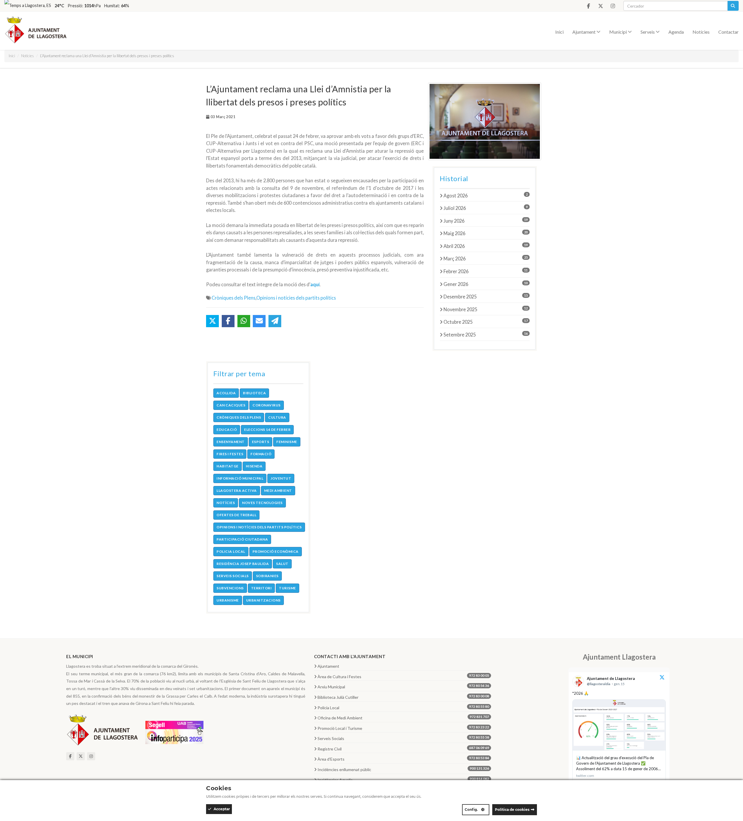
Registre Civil (403, 748)
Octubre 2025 (485, 322)
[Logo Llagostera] (102, 731)
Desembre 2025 (485, 296)
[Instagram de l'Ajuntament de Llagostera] (612, 6)
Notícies (701, 32)
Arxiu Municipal (403, 686)
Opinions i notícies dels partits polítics (296, 297)
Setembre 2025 (485, 334)
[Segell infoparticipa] (174, 731)
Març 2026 (485, 258)
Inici (559, 32)
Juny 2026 (485, 221)
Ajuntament (584, 32)
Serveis (648, 32)
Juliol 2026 (485, 208)
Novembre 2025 (485, 309)
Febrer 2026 (485, 271)
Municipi (618, 32)
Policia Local (403, 707)
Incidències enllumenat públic (403, 769)
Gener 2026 (485, 284)
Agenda (676, 32)
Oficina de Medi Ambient (403, 717)
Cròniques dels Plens (233, 297)
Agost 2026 (485, 195)
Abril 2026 (485, 246)
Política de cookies (512, 809)
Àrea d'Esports (403, 758)
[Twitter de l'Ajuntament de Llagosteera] (600, 6)
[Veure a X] (662, 678)
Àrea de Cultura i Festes (403, 676)
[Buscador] (733, 6)
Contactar (728, 32)
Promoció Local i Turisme (403, 728)
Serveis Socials (403, 738)
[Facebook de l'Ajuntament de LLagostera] (588, 6)
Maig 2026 (485, 233)
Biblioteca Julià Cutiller (403, 697)
